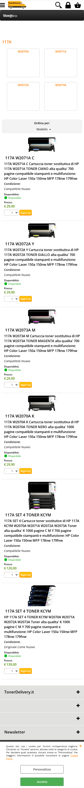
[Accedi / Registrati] (68, 5)
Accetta (42, 782)
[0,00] (78, 5)
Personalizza (42, 769)
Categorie (10, 16)
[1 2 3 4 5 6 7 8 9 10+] (11, 213)
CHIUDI (80, 746)
